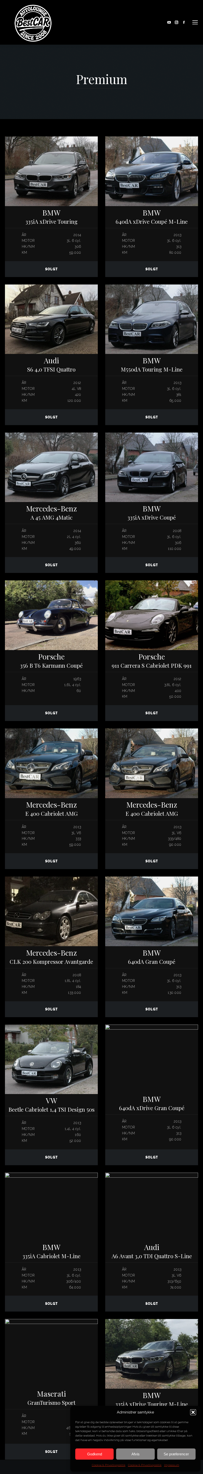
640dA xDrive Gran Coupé (151, 1103)
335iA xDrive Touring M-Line (151, 1399)
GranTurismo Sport (51, 1397)
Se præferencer (176, 1454)
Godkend (94, 1454)
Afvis (135, 1454)
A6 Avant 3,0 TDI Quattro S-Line (152, 1251)
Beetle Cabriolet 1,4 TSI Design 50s (51, 1104)
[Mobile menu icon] (195, 22)
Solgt (51, 269)
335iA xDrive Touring (51, 216)
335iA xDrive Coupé (151, 512)
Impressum (171, 1465)
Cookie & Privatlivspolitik (109, 1465)
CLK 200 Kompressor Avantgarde (51, 956)
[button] (193, 1412)
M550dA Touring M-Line (151, 364)
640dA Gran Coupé (151, 956)
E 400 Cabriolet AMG (51, 808)
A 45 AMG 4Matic (51, 512)
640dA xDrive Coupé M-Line (152, 216)
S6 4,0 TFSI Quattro (51, 364)
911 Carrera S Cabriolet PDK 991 (152, 660)
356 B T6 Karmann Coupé (51, 660)
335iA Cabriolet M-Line (51, 1251)
